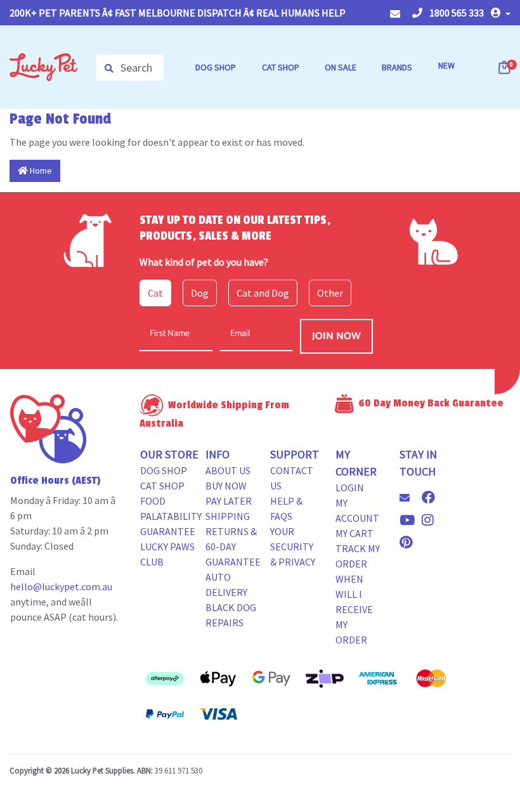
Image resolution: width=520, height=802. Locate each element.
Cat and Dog (263, 293)
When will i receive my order (354, 609)
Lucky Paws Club (167, 554)
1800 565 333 (455, 12)
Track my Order (357, 556)
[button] (500, 12)
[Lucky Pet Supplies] (43, 66)
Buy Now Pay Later (228, 493)
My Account (357, 510)
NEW (446, 65)
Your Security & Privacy (292, 546)
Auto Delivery (226, 584)
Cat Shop (162, 485)
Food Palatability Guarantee (171, 516)
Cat (155, 293)
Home (40, 170)
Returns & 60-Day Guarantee (233, 546)
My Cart (354, 533)
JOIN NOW (336, 336)
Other (330, 293)
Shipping (227, 516)
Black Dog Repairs (230, 615)
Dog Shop (163, 470)
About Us (227, 470)
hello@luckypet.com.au (61, 586)
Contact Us (291, 478)
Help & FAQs (286, 508)
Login (349, 487)
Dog (200, 293)
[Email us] (410, 497)
